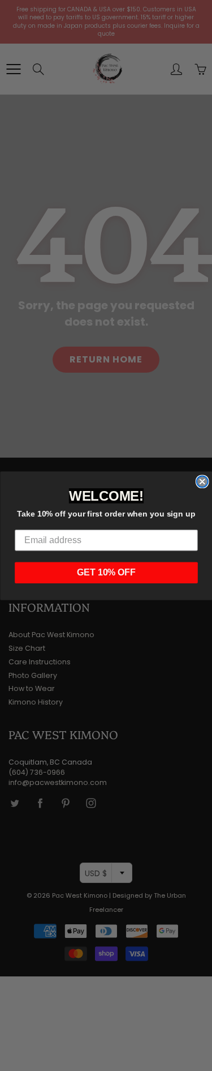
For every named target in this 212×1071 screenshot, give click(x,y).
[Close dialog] (201, 481)
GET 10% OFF (106, 572)
